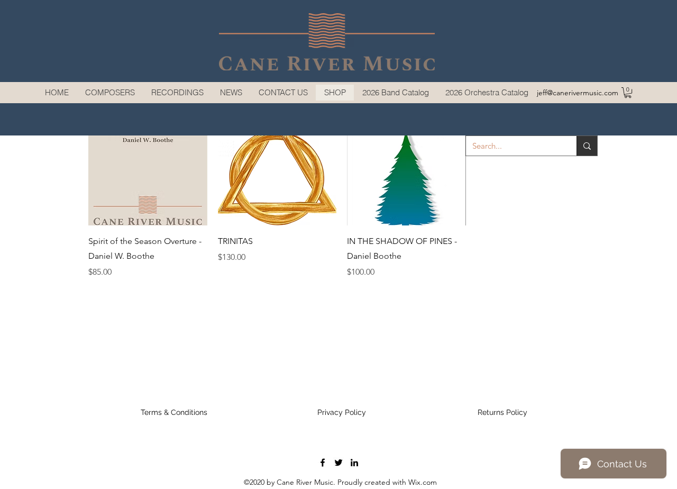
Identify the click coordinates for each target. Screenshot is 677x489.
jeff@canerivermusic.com (577, 92)
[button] (110, 93)
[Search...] (587, 146)
